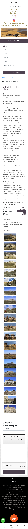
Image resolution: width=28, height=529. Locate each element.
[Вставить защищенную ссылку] (11, 439)
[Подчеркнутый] (11, 436)
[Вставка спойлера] (4, 442)
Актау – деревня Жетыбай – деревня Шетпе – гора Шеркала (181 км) (13, 224)
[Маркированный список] (4, 439)
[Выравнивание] (18, 436)
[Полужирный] (4, 436)
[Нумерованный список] (21, 436)
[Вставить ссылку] (8, 439)
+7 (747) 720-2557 (15, 7)
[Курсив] (7, 436)
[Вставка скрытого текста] (18, 439)
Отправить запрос (14, 72)
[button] (3, 32)
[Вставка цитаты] (21, 439)
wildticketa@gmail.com (9, 508)
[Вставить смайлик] (14, 439)
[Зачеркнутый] (14, 436)
